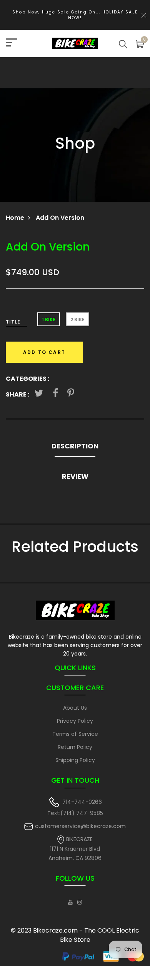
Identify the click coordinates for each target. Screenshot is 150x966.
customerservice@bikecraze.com (80, 826)
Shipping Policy (75, 760)
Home (15, 217)
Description (75, 446)
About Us (75, 708)
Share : (17, 394)
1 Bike (48, 319)
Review (75, 476)
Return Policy (75, 747)
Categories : (27, 378)
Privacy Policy (75, 721)
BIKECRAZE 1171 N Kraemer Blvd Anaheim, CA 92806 (75, 848)
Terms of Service (75, 734)
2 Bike (77, 319)
